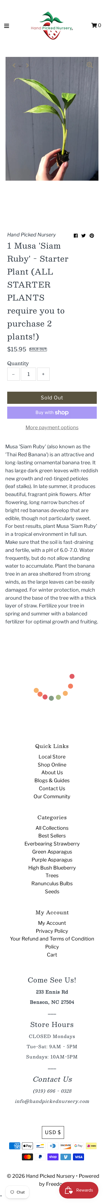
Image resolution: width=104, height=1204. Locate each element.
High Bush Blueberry (52, 868)
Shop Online (52, 765)
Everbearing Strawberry (52, 844)
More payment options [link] (52, 427)
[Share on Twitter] (83, 235)
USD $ (53, 1132)
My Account (52, 923)
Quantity (18, 363)
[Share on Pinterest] (92, 235)
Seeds (52, 891)
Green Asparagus (52, 852)
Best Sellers (52, 836)
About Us (52, 772)
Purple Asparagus (52, 860)
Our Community (52, 796)
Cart (52, 955)
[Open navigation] (6, 25)
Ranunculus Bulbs (52, 883)
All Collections (52, 828)
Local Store (52, 757)
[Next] (28, 65)
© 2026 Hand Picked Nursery (41, 1176)
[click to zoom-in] (90, 65)
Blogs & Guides (52, 780)
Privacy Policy (52, 931)
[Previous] (14, 65)
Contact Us (52, 788)
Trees (52, 875)
